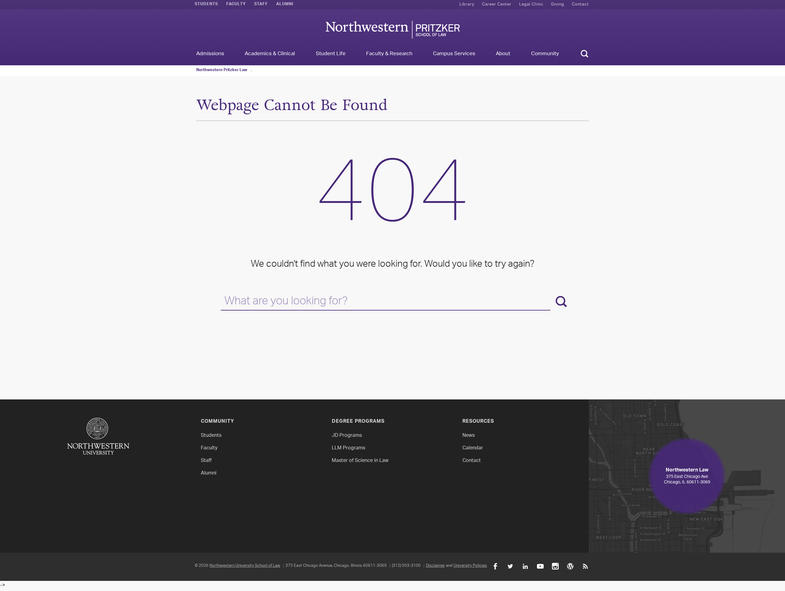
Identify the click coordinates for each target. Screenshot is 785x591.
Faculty (236, 5)
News (468, 436)
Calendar (472, 448)
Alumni (284, 5)
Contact (580, 4)
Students (206, 5)
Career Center (496, 4)
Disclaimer (435, 565)
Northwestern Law (392, 29)
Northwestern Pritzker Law (221, 70)
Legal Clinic (531, 4)
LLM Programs (348, 448)
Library (466, 4)
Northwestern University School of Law (244, 565)
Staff (261, 5)
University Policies (470, 565)
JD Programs (347, 436)
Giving (557, 4)
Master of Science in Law (360, 461)
